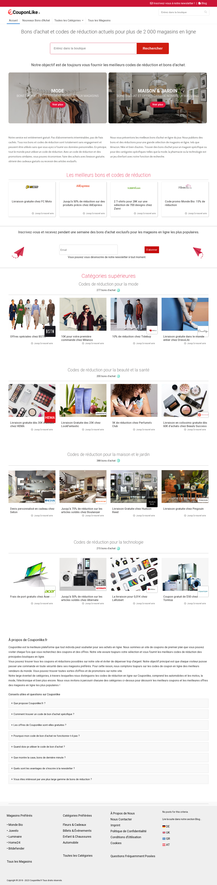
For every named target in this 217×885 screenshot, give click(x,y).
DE (167, 826)
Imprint (115, 825)
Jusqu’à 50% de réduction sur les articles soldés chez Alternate (81, 598)
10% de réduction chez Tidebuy (131, 336)
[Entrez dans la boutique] (205, 12)
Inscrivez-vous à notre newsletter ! (174, 3)
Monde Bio (15, 824)
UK (167, 832)
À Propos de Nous (123, 813)
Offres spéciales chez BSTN (28, 336)
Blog (204, 3)
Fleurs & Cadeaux (74, 824)
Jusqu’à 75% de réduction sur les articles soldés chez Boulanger (81, 510)
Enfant (67, 836)
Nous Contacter (121, 819)
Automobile (70, 842)
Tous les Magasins (99, 20)
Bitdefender (16, 848)
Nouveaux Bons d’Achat (36, 20)
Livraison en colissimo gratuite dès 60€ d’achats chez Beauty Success (185, 424)
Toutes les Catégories (67, 20)
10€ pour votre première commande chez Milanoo (77, 338)
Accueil (13, 20)
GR (167, 838)
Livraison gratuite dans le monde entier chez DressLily (183, 338)
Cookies (116, 843)
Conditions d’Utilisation (126, 837)
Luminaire (15, 836)
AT (167, 844)
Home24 (14, 842)
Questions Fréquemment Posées (133, 856)
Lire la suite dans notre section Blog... (182, 819)
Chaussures (83, 836)
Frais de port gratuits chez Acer (30, 596)
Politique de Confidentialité (128, 831)
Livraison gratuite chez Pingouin (183, 508)
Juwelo (13, 830)
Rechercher (153, 48)
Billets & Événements (77, 830)
